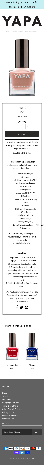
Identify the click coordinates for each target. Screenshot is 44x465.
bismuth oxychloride (27, 209)
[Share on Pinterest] (26, 308)
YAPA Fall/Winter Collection (21, 31)
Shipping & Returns (10, 402)
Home (8, 31)
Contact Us (6, 399)
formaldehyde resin (27, 183)
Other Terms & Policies (11, 409)
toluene (27, 177)
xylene (27, 196)
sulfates (27, 212)
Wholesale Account (10, 415)
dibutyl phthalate (24, 180)
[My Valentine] (12, 361)
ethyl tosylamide (24, 199)
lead (27, 205)
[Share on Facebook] (17, 308)
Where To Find (8, 418)
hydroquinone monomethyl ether (25, 218)
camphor (27, 186)
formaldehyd (26, 173)
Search (5, 396)
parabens (27, 228)
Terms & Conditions (10, 406)
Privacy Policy (8, 412)
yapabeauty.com (28, 458)
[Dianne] (32, 361)
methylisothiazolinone (24, 225)
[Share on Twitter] (21, 308)
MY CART (29, 7)
